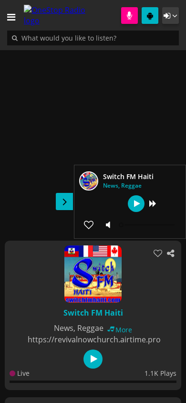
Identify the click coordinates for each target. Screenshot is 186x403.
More (123, 329)
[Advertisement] (93, 140)
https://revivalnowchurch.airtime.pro (94, 339)
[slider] (147, 224)
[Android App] (150, 15)
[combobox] (98, 37)
